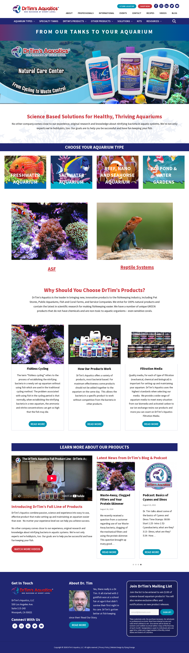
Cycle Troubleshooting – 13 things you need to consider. (158, 471)
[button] (94, 72)
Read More (38, 424)
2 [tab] (136, 564)
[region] (94, 72)
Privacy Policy (104, 647)
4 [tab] (141, 564)
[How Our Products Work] (94, 344)
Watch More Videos (27, 549)
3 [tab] (138, 564)
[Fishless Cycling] (37, 344)
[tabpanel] (116, 510)
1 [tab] (133, 564)
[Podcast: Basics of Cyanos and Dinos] (116, 476)
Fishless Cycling (37, 369)
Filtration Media (151, 369)
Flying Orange (129, 647)
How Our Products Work (94, 369)
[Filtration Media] (151, 344)
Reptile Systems (137, 267)
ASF (52, 269)
